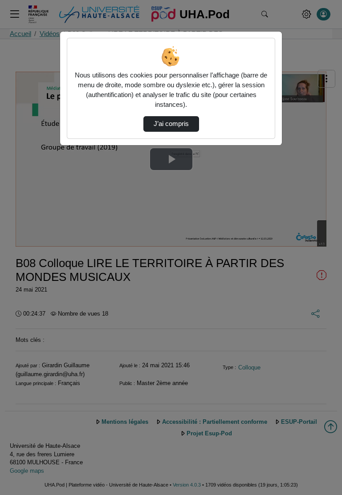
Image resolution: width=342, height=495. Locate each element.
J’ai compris (171, 123)
